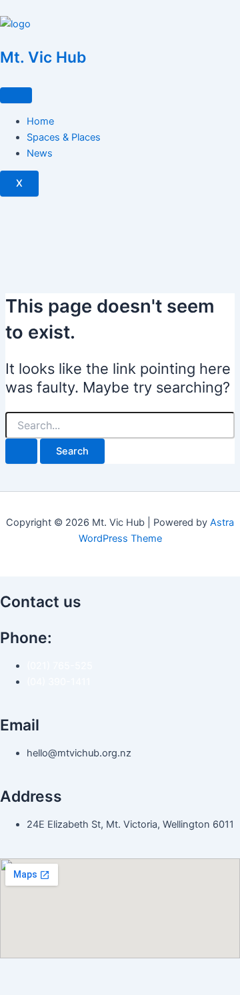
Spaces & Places (64, 137)
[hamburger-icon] (16, 95)
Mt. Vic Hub (43, 57)
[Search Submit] (21, 452)
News (40, 153)
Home (40, 121)
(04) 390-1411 (59, 682)
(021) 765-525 (60, 666)
